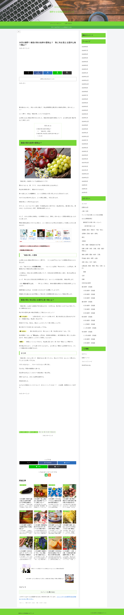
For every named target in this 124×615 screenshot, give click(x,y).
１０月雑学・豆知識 (24, 432)
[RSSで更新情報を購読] (49, 475)
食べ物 (41, 432)
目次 (45, 125)
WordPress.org (86, 365)
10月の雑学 (47, 432)
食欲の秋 (53, 432)
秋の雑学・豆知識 (34, 432)
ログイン (84, 354)
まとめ (40, 135)
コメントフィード (87, 361)
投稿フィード (86, 358)
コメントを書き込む (47, 592)
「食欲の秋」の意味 (44, 131)
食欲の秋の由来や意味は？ (44, 128)
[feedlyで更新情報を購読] (46, 475)
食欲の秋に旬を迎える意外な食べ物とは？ (48, 133)
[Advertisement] (47, 36)
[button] (67, 72)
